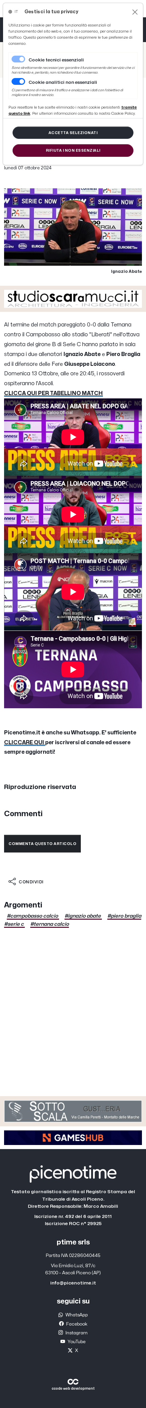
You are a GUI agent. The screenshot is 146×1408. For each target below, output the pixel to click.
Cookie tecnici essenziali (56, 60)
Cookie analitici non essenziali (63, 82)
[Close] (135, 12)
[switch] (18, 81)
